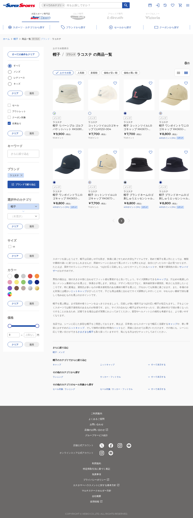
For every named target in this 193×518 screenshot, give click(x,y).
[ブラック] (125, 182)
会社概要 (96, 496)
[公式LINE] (111, 453)
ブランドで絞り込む (25, 184)
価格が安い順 (110, 72)
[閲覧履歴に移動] (165, 5)
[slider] (10, 326)
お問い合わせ (96, 424)
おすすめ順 (65, 72)
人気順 (80, 72)
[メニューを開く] (187, 5)
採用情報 (94, 501)
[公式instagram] (120, 445)
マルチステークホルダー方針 (96, 490)
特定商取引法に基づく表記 (96, 468)
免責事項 (96, 474)
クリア (15, 93)
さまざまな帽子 (85, 331)
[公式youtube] (129, 445)
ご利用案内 (96, 413)
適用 (31, 93)
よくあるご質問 (96, 418)
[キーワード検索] (126, 5)
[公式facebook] (111, 445)
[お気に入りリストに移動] (172, 5)
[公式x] (102, 445)
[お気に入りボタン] (79, 83)
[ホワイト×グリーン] (54, 113)
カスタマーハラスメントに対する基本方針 (94, 485)
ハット (151, 266)
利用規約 (96, 463)
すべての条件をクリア (23, 54)
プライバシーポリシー (94, 479)
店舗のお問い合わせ (94, 429)
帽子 (16, 38)
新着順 (94, 72)
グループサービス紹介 (96, 435)
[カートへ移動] (180, 5)
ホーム (6, 38)
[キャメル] (160, 113)
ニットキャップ (79, 291)
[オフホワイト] (89, 113)
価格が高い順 (130, 72)
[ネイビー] (125, 113)
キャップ (161, 279)
